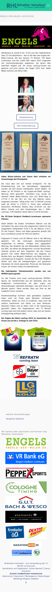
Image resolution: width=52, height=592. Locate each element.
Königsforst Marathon (15, 419)
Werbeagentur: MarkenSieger (37, 576)
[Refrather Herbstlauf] (26, 5)
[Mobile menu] (48, 5)
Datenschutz (7, 576)
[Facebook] (26, 582)
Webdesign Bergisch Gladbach (26, 579)
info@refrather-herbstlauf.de (29, 573)
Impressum (19, 576)
